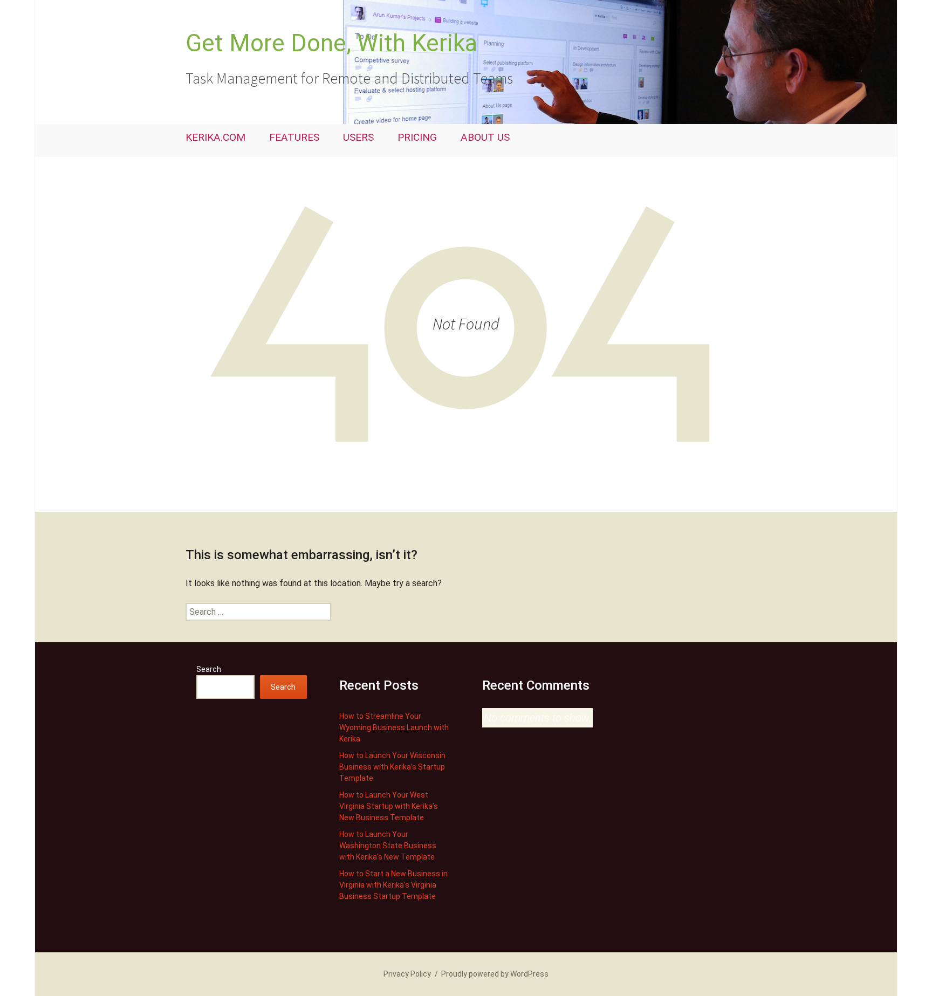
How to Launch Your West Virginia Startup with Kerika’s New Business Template (388, 806)
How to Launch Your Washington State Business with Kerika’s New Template (387, 845)
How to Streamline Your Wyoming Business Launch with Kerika (394, 727)
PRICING (417, 137)
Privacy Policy (407, 974)
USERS (358, 137)
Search (208, 669)
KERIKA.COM (215, 137)
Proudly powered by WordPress (495, 974)
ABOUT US (485, 137)
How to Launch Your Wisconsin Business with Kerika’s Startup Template (392, 766)
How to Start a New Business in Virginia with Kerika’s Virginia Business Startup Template (393, 885)
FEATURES (294, 137)
